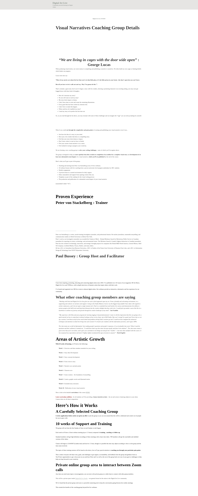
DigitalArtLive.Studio (81, 478)
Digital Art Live (60, 3)
